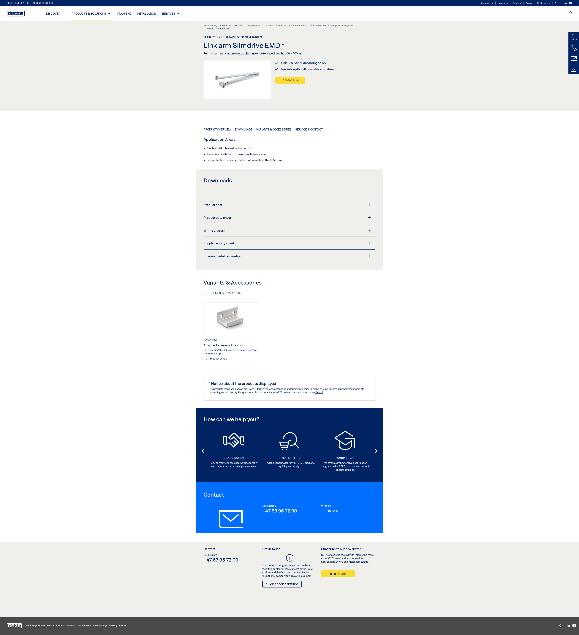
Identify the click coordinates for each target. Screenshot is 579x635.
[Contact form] (573, 58)
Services (168, 13)
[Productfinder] (573, 37)
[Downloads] (573, 69)
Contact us (290, 80)
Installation (146, 13)
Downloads (243, 129)
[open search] (571, 13)
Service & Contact (309, 129)
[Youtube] (570, 3)
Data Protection (84, 625)
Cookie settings (100, 625)
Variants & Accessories (274, 129)
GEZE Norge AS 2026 (35, 625)
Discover (53, 13)
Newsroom (503, 3)
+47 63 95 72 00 (279, 510)
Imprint (122, 625)
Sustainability (487, 3)
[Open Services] (178, 13)
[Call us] (573, 47)
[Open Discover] (63, 13)
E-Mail (319, 392)
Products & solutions (89, 13)
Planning (124, 13)
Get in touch (271, 549)
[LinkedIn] (566, 3)
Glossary (113, 625)
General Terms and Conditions (60, 625)
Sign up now (338, 574)
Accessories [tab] (214, 292)
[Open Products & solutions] (109, 13)
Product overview (217, 129)
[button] (543, 3)
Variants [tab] (234, 292)
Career (529, 3)
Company (517, 3)
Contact (209, 549)
